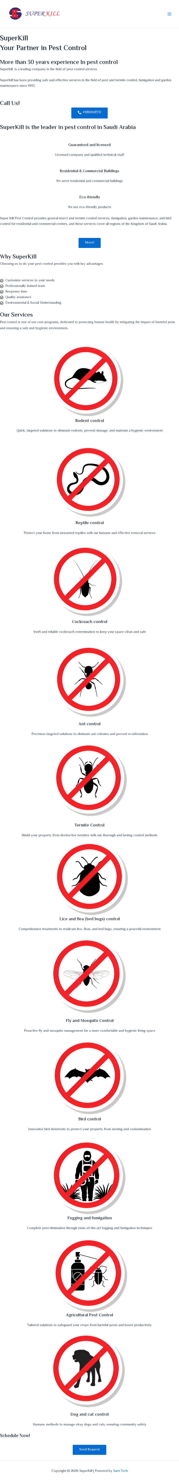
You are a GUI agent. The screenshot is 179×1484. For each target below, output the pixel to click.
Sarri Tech (120, 1471)
